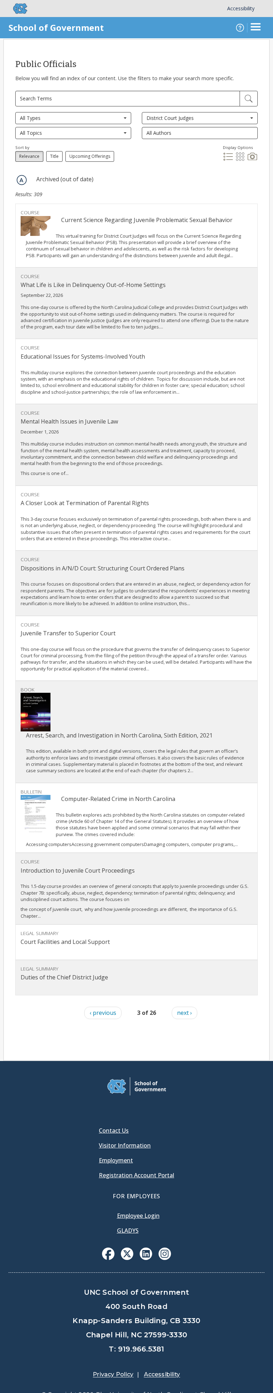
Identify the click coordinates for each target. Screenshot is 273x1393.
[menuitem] (108, 1254)
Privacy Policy (113, 1374)
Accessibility (241, 8)
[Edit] (249, 98)
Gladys (128, 1230)
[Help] (240, 27)
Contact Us (114, 1130)
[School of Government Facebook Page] (108, 1258)
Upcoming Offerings (89, 156)
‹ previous (103, 1013)
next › (184, 1013)
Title (54, 156)
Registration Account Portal (136, 1175)
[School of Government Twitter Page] (127, 1258)
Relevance (29, 156)
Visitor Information (125, 1145)
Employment (116, 1160)
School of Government (56, 27)
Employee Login (138, 1216)
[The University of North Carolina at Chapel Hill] (16, 8)
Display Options (238, 147)
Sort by (22, 147)
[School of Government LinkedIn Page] (146, 1258)
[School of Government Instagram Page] (165, 1258)
